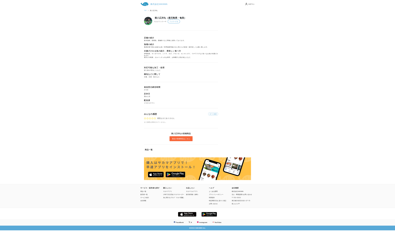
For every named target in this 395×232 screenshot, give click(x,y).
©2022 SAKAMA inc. (197, 228)
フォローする (174, 21)
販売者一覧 (144, 194)
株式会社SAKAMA (237, 191)
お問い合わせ (213, 204)
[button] (248, 4)
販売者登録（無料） (192, 194)
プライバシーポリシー (216, 194)
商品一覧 (143, 191)
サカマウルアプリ (192, 191)
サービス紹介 (144, 197)
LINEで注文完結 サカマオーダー (173, 194)
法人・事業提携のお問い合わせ (242, 194)
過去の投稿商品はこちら (181, 139)
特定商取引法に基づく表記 (217, 200)
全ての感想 (213, 114)
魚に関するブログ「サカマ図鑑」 (174, 197)
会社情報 (143, 200)
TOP (145, 10)
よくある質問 (213, 191)
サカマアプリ (167, 191)
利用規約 (212, 197)
